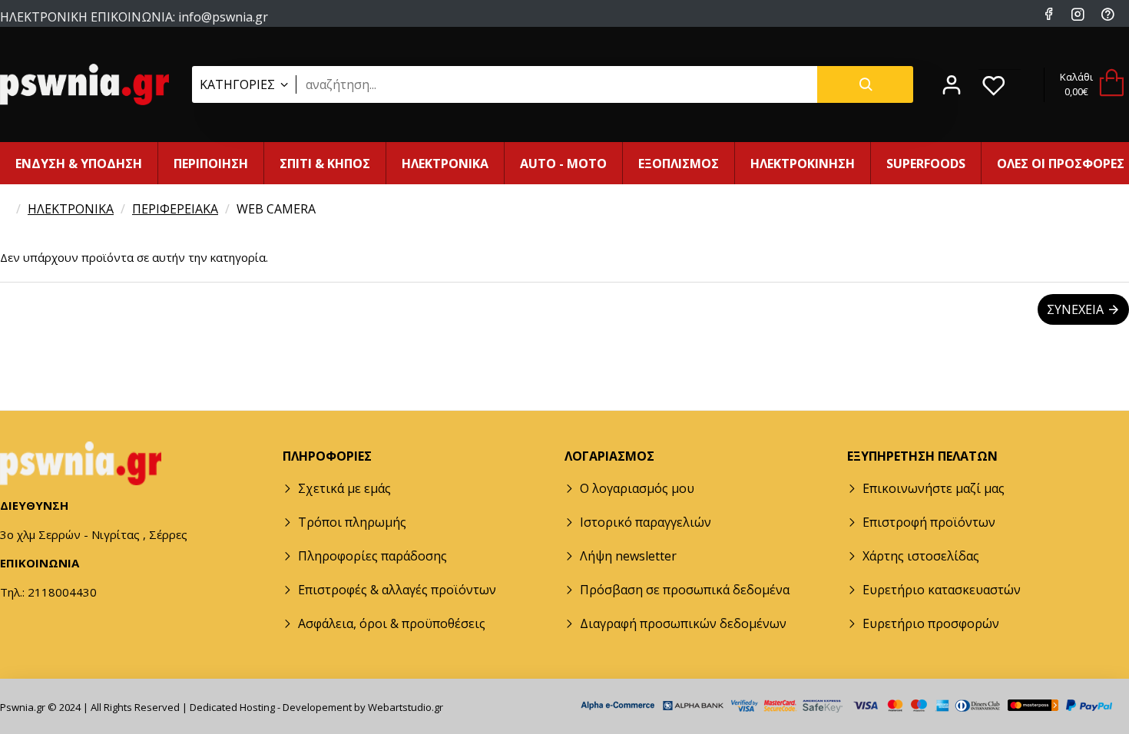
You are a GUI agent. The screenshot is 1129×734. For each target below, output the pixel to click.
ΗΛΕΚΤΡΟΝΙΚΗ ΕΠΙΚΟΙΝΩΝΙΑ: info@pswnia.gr (134, 15)
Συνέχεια (1075, 309)
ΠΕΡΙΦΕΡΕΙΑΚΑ (175, 208)
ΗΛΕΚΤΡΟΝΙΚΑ (71, 208)
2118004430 (204, 31)
